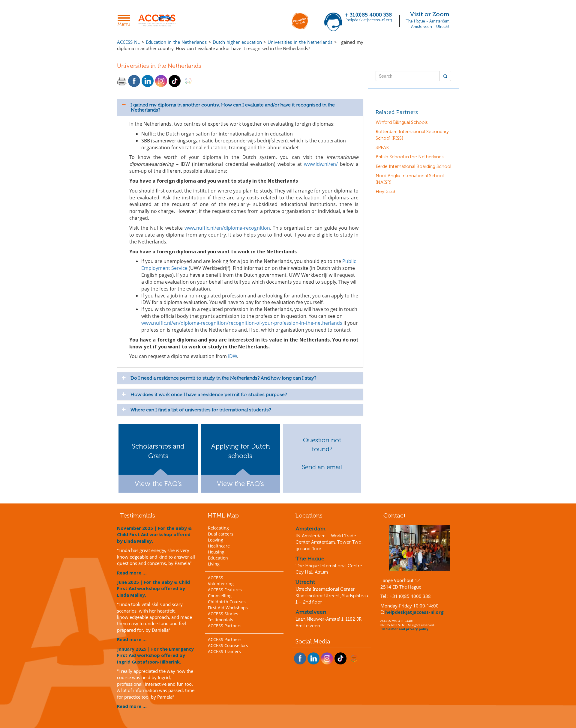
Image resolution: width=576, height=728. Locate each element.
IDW (232, 356)
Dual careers (220, 534)
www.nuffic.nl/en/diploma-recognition (227, 228)
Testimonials (220, 619)
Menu (126, 21)
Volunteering (221, 583)
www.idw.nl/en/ (321, 164)
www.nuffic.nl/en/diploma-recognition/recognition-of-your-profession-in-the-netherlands (241, 323)
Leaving (215, 540)
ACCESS (215, 577)
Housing (216, 552)
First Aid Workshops (228, 607)
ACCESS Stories (223, 613)
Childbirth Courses (227, 601)
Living (214, 564)
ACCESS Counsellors (228, 645)
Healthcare (219, 546)
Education (218, 558)
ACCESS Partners (225, 625)
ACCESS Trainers (224, 651)
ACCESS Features (225, 589)
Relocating (218, 528)
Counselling (220, 595)
